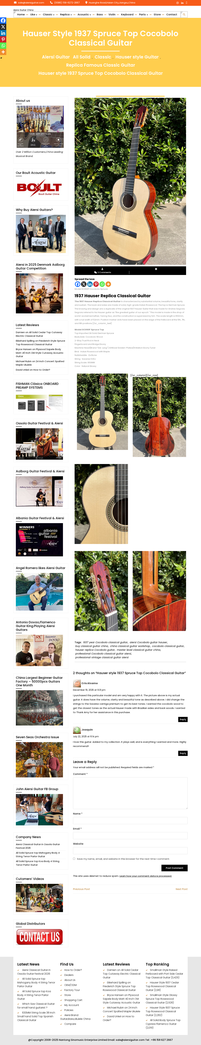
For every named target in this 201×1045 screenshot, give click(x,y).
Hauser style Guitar (137, 57)
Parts (142, 14)
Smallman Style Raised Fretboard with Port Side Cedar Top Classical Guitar (164, 973)
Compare (70, 1024)
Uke (32, 14)
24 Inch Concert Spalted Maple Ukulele (121, 1009)
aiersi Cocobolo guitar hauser (148, 642)
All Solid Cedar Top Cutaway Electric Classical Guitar (39, 334)
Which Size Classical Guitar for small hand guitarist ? (36, 1005)
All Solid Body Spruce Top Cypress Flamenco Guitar (163, 1022)
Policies (68, 1010)
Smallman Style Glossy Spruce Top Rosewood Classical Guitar (161, 998)
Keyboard (127, 14)
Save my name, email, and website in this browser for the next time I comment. (123, 858)
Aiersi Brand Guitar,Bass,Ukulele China (75, 1017)
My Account (71, 1005)
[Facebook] (77, 284)
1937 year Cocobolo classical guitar (105, 642)
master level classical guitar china (138, 650)
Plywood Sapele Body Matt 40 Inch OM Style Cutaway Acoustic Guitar (39, 353)
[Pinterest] (96, 284)
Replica (65, 14)
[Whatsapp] (102, 284)
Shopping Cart (73, 1000)
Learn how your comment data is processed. (146, 876)
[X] (84, 284)
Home (21, 14)
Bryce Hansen (24, 349)
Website (78, 843)
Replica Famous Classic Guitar (100, 65)
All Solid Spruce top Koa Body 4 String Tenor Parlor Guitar (37, 863)
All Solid (81, 57)
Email (77, 828)
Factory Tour (72, 990)
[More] (108, 284)
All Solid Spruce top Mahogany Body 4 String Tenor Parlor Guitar (38, 854)
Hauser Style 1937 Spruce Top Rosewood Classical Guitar (163, 1011)
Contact (171, 14)
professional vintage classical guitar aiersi (102, 657)
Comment (80, 774)
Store (157, 14)
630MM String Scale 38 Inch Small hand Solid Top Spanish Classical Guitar (36, 1016)
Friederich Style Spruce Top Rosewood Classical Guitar (40, 342)
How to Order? (41, 369)
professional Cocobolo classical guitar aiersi (103, 653)
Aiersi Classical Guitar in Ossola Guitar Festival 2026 (34, 972)
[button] (184, 14)
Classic (47, 14)
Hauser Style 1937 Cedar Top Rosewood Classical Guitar (162, 986)
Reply (183, 719)
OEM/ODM (70, 985)
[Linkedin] (90, 284)
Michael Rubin (24, 361)
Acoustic (83, 14)
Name (77, 813)
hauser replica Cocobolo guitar (95, 650)
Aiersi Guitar (56, 57)
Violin (112, 14)
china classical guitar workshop (130, 646)
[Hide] (1, 58)
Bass (100, 14)
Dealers (68, 975)
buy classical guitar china (91, 646)
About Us (69, 980)
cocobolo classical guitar (168, 646)
